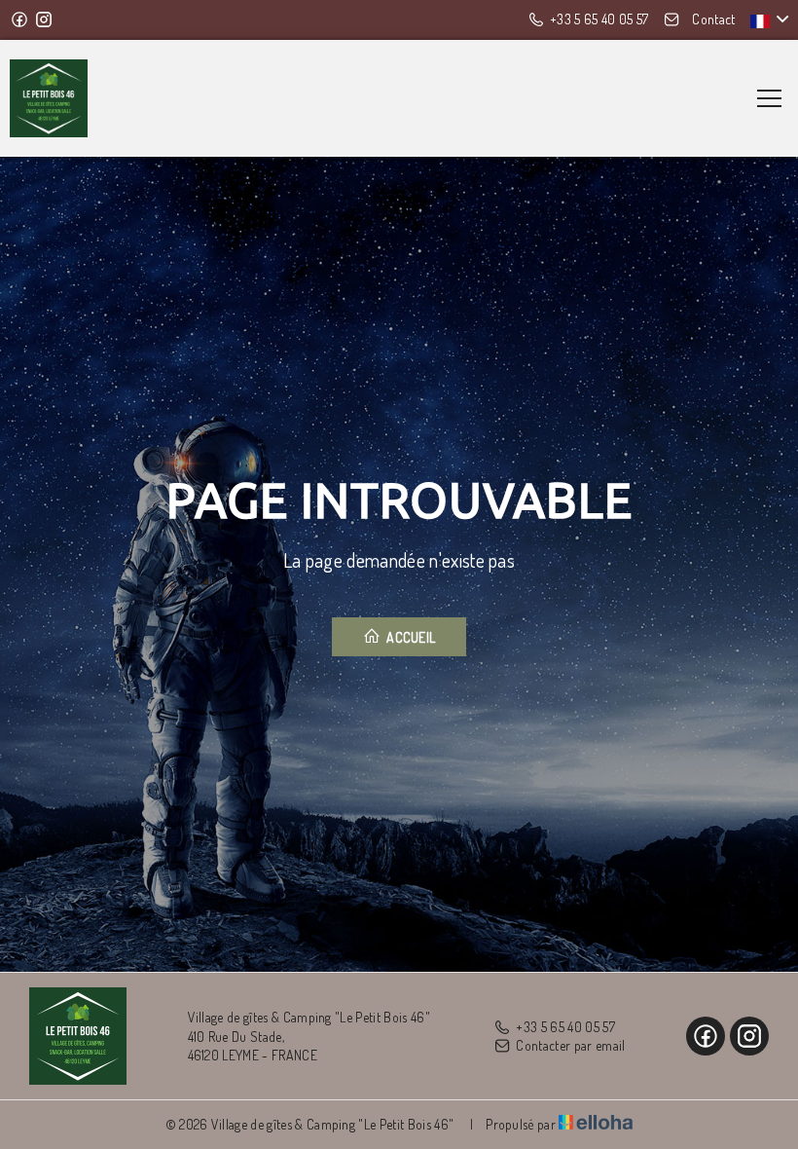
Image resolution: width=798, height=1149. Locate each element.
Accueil (409, 637)
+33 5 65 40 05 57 (565, 1027)
